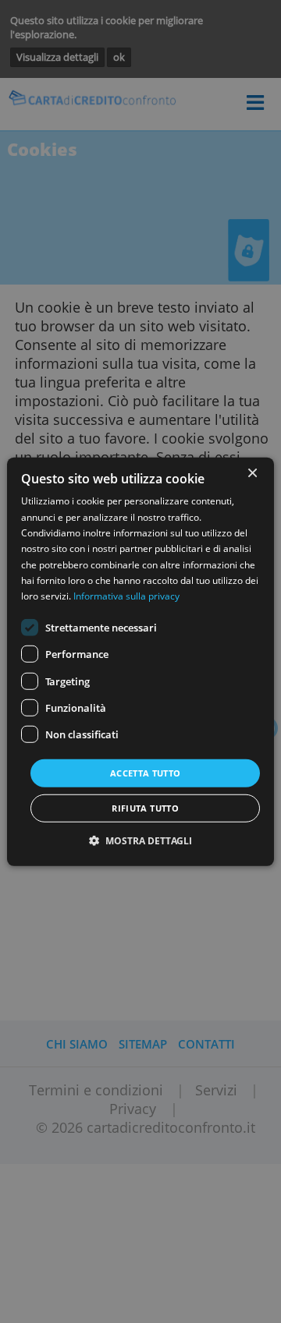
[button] (140, 841)
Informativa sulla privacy (126, 596)
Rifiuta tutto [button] (145, 808)
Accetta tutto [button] (145, 772)
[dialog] (140, 661)
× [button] (252, 473)
